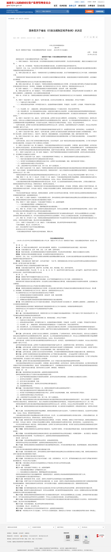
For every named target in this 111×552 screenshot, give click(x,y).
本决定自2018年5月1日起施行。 (25, 229)
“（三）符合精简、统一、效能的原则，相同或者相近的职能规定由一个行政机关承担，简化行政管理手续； (48, 109)
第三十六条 (19, 494)
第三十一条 (19, 467)
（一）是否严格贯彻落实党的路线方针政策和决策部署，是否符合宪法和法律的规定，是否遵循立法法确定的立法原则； (52, 377)
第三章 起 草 (21, 311)
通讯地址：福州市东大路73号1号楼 (15, 538)
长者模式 (89, 11)
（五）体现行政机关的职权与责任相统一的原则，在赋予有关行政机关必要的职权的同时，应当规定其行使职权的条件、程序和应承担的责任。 (55, 330)
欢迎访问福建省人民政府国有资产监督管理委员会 (19, 12)
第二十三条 (19, 420)
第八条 (18, 279)
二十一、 (18, 222)
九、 (17, 136)
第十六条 (18, 354)
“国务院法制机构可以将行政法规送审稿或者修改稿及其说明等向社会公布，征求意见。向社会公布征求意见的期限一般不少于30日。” (56, 175)
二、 (17, 66)
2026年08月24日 (10, 10)
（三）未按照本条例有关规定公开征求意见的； (30, 395)
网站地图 (15, 533)
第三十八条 (19, 504)
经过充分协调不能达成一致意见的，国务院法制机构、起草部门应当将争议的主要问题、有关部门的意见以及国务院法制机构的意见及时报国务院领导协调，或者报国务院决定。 (55, 425)
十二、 (18, 156)
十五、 (18, 186)
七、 (17, 118)
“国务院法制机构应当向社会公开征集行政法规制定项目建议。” (35, 82)
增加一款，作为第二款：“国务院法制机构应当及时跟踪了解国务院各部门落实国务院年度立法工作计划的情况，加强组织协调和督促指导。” (55, 96)
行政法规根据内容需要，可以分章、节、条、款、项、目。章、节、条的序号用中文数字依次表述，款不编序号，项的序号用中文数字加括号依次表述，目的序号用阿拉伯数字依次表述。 (55, 271)
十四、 (18, 177)
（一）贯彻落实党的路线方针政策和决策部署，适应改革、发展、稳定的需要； (40, 295)
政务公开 (72, 6)
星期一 (17, 10)
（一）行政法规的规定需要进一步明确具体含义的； (31, 470)
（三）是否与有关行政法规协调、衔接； (28, 381)
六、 (17, 100)
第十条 (18, 302)
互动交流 (101, 6)
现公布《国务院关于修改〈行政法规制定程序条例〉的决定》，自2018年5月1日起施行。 (42, 50)
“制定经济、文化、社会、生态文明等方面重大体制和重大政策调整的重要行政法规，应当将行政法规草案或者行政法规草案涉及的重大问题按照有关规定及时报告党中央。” (55, 69)
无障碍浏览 (99, 11)
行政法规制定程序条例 (57, 238)
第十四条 (18, 347)
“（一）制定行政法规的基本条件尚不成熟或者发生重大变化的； (35, 159)
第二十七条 (19, 445)
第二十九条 (19, 458)
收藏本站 (27, 533)
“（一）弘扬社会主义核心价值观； (26, 102)
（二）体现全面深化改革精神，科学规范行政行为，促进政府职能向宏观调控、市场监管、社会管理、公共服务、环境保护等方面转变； (56, 322)
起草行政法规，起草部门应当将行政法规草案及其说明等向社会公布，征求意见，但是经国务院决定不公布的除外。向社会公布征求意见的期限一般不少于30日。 (55, 341)
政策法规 (26, 18)
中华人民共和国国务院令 (56, 45)
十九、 (18, 213)
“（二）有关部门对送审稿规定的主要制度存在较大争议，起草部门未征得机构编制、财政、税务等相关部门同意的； (51, 161)
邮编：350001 (28, 538)
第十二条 (18, 318)
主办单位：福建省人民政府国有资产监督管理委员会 (46, 548)
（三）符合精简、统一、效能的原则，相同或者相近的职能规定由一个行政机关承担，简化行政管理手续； (48, 324)
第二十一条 (19, 406)
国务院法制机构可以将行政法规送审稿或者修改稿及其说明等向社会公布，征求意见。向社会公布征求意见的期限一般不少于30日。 (55, 404)
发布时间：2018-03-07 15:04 (28, 38)
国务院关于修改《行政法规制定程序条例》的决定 (55, 30)
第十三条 (18, 333)
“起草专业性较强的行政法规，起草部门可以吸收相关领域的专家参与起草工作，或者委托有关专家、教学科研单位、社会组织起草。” (56, 129)
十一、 (18, 152)
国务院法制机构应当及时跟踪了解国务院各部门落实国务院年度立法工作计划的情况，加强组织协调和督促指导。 (50, 306)
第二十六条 (19, 440)
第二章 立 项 (21, 274)
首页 (55, 6)
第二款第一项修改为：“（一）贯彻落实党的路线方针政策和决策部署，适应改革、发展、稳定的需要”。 (47, 88)
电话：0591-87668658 (37, 538)
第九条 (18, 288)
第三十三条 (19, 481)
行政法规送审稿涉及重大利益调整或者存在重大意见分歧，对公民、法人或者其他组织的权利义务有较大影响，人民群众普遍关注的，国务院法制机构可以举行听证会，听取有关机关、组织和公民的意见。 (55, 416)
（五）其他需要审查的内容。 (25, 386)
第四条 (18, 254)
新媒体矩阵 (66, 533)
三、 (17, 72)
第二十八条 (19, 451)
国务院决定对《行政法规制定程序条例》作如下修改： (32, 59)
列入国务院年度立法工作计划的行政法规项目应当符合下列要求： (35, 293)
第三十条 (18, 463)
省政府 (82, 1)
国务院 (76, 1)
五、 (17, 91)
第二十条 (18, 399)
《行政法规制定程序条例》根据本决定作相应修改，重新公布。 (35, 231)
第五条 (18, 261)
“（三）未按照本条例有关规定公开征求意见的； (30, 163)
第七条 (18, 277)
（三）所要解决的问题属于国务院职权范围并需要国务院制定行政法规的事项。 (40, 299)
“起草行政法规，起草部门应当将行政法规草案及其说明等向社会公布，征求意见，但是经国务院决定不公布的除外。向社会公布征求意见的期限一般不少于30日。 (55, 126)
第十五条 (18, 352)
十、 (17, 145)
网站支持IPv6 (101, 1)
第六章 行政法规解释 (23, 465)
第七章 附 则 (21, 485)
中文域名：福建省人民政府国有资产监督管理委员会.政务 (20, 541)
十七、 (18, 202)
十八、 (18, 209)
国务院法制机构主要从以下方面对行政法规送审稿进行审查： (34, 374)
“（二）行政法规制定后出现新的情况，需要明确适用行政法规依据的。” (37, 206)
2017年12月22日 (93, 54)
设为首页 (21, 533)
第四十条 (18, 510)
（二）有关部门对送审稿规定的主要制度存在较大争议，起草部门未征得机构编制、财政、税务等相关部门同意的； (50, 392)
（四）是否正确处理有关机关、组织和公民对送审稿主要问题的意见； (37, 383)
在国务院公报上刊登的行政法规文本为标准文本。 (31, 456)
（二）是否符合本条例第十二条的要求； (28, 379)
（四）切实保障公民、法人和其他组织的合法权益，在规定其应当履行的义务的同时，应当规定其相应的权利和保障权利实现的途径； (56, 327)
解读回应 (82, 6)
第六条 (18, 268)
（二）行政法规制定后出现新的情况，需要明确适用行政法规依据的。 (37, 472)
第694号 (57, 47)
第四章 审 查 (21, 370)
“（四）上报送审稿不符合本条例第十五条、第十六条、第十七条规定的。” (38, 165)
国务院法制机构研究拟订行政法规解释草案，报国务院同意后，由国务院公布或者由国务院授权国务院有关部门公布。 (51, 474)
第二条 (18, 249)
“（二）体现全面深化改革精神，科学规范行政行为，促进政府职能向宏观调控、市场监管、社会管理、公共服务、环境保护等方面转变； (54, 105)
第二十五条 (19, 433)
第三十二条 (19, 479)
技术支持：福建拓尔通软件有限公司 (68, 548)
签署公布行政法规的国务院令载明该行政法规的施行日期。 (33, 449)
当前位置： (12, 18)
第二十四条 (19, 429)
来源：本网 (16, 38)
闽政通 (94, 1)
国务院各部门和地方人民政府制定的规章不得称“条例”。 (33, 265)
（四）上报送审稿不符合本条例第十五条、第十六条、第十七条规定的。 (37, 397)
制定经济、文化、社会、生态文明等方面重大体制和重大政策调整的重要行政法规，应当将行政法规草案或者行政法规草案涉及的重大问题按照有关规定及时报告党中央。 (55, 258)
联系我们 (9, 533)
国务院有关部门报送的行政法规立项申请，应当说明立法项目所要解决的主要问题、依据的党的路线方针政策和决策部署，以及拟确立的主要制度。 (55, 282)
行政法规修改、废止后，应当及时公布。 (28, 506)
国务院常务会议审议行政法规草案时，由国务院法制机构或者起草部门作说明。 (40, 442)
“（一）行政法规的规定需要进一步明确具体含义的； (32, 204)
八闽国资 (89, 1)
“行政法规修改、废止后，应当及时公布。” (29, 224)
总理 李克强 (93, 52)
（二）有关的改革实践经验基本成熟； (27, 297)
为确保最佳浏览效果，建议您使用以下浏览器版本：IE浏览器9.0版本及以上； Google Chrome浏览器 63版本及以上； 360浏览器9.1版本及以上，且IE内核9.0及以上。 (55, 550)
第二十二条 (19, 411)
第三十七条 (19, 499)
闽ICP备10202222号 (43, 536)
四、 (17, 84)
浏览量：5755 (40, 38)
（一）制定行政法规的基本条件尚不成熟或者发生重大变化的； (35, 390)
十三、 (18, 168)
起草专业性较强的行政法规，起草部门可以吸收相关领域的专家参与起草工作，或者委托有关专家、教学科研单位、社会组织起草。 (55, 345)
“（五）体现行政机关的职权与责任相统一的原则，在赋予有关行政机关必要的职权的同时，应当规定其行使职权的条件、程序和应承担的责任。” (55, 115)
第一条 (18, 247)
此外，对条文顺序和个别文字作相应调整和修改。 (31, 227)
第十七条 (18, 361)
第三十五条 (19, 490)
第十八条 (18, 372)
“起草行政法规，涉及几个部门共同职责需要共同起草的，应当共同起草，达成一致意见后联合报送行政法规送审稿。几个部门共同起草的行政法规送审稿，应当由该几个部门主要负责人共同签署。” (55, 142)
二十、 (18, 218)
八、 (17, 131)
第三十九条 (19, 508)
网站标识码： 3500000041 (13, 536)
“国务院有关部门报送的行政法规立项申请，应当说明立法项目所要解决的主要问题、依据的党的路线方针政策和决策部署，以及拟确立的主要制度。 (55, 78)
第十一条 (18, 313)
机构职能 (63, 6)
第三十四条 (19, 488)
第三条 (18, 252)
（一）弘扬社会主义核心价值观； (26, 320)
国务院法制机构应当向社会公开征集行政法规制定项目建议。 (34, 286)
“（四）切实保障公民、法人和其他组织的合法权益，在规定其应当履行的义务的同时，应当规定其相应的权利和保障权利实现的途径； (56, 111)
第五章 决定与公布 (22, 438)
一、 (17, 61)
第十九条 (18, 388)
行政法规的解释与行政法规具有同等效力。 (29, 476)
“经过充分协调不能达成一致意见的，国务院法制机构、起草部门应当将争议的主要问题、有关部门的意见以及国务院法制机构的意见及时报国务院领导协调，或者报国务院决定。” (55, 194)
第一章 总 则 (21, 245)
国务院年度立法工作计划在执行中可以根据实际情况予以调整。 (35, 308)
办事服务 (91, 6)
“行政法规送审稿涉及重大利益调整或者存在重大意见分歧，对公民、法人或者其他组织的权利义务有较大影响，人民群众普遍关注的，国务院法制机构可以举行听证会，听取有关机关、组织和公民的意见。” (55, 183)
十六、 (18, 197)
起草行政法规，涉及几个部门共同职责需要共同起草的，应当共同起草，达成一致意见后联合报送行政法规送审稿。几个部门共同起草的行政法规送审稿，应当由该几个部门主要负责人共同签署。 (55, 357)
